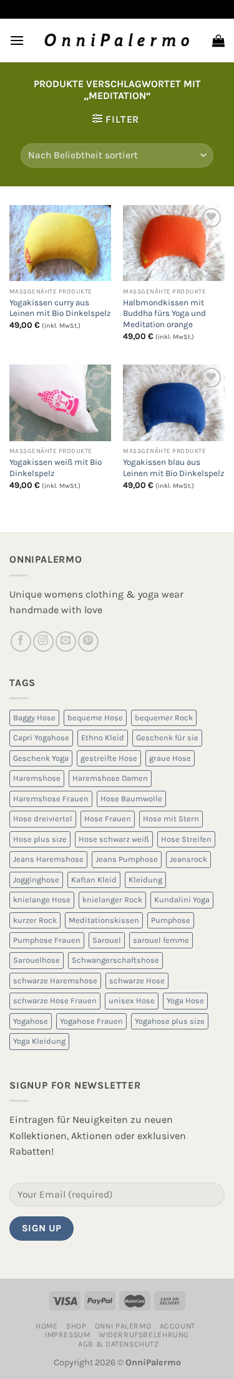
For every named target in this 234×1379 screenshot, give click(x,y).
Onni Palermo (123, 1326)
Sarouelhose (36, 960)
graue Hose (170, 758)
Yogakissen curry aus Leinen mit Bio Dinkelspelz (59, 308)
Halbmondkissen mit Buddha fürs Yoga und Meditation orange (164, 313)
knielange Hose (42, 899)
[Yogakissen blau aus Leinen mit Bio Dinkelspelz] (174, 403)
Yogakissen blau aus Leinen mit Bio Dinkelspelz (173, 467)
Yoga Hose (185, 1000)
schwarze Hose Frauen (55, 1000)
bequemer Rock (164, 717)
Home (46, 1326)
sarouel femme (161, 940)
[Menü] (16, 40)
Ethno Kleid (102, 737)
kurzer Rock (35, 920)
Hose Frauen (107, 818)
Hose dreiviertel (42, 818)
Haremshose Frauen (51, 798)
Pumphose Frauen (46, 940)
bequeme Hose (95, 717)
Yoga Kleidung (39, 1041)
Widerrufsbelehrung (144, 1334)
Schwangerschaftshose (115, 960)
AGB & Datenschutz (118, 1344)
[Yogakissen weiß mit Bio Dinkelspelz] (60, 403)
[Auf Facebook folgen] (21, 641)
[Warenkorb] (218, 40)
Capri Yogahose (41, 737)
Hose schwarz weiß (114, 839)
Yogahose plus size (170, 1021)
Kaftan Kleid (94, 879)
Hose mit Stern (171, 818)
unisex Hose (132, 1000)
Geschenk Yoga (41, 758)
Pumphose (170, 920)
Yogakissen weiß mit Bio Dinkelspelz (55, 467)
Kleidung (145, 879)
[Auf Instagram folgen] (43, 641)
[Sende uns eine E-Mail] (66, 641)
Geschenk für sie (167, 737)
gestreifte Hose (108, 758)
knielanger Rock (112, 899)
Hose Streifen (186, 839)
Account (177, 1326)
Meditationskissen (104, 920)
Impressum (67, 1334)
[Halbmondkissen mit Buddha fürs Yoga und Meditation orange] (174, 243)
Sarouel (106, 940)
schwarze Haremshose (55, 980)
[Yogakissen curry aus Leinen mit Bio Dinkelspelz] (60, 243)
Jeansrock (188, 859)
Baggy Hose (34, 717)
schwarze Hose (137, 980)
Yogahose (30, 1021)
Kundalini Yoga (182, 899)
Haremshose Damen (110, 778)
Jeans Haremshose (48, 859)
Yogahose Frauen (91, 1021)
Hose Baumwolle (131, 798)
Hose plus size (40, 839)
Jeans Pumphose (126, 859)
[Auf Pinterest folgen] (88, 641)
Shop (76, 1326)
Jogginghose (36, 879)
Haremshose (37, 778)
